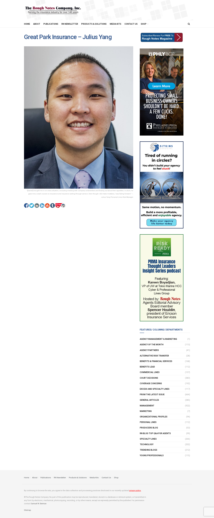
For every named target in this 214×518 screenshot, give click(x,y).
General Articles (149, 400)
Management (147, 406)
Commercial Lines (150, 372)
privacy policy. (135, 490)
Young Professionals (152, 455)
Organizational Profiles (153, 417)
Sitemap (27, 510)
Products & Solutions (94, 24)
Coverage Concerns (151, 383)
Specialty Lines (148, 439)
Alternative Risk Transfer (154, 356)
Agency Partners (149, 350)
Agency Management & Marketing (158, 339)
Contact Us (131, 24)
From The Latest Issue (152, 394)
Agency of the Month (151, 344)
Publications (50, 24)
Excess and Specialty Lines (154, 389)
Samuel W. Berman (38, 503)
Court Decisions (149, 378)
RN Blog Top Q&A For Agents (155, 433)
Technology (146, 444)
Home (27, 24)
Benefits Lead (147, 367)
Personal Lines (148, 422)
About (36, 24)
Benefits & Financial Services (156, 361)
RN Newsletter (69, 24)
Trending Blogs (148, 450)
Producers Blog (149, 428)
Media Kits (115, 24)
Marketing (146, 411)
